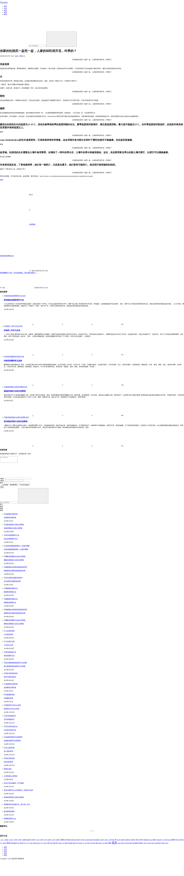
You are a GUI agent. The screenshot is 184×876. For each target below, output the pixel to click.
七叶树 (19, 839)
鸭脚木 (163, 843)
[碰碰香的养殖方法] (11, 588)
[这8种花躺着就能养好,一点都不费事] (17, 546)
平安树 (30, 843)
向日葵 (180, 839)
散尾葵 (38, 843)
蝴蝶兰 (141, 843)
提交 (2, 487)
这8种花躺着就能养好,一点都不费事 (16, 549)
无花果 (44, 843)
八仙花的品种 (8, 634)
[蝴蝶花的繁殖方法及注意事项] (14, 556)
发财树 (173, 839)
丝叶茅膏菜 (67, 839)
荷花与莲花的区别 (10, 677)
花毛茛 (119, 843)
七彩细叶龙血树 (26, 839)
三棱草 (49, 839)
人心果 (110, 839)
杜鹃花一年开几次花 (12, 330)
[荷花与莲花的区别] (11, 673)
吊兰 (177, 839)
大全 (5, 8)
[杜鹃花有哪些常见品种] (12, 356)
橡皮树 (60, 843)
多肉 (5, 14)
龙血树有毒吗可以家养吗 (12, 740)
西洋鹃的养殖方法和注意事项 (16, 421)
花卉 (5, 10)
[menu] (1, 1)
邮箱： (2, 480)
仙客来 (123, 839)
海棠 (66, 843)
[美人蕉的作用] (9, 747)
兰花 (165, 839)
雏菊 (156, 843)
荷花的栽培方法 (9, 655)
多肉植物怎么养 (15, 843)
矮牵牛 (100, 843)
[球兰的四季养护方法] (11, 535)
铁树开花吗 (8, 769)
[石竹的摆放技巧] (10, 716)
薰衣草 (137, 843)
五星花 (91, 839)
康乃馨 (34, 843)
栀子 (56, 843)
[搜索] (61, 39)
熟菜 (74, 843)
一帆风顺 (6, 839)
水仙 (63, 843)
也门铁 (82, 839)
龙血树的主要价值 (10, 517)
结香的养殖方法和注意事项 (13, 528)
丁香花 (15, 839)
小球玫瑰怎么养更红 (11, 776)
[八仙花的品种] (9, 631)
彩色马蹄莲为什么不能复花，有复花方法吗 (18, 790)
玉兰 (83, 843)
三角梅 (61, 839)
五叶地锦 (87, 839)
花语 (5, 12)
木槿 (51, 843)
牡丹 (77, 843)
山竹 (28, 843)
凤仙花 (168, 839)
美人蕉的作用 (8, 751)
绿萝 (109, 843)
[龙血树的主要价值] (11, 514)
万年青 (33, 839)
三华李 (41, 839)
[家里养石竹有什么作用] (12, 705)
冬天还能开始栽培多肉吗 (12, 581)
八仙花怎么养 (8, 645)
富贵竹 (22, 843)
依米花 (150, 839)
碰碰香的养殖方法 (10, 592)
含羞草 (4, 843)
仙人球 (118, 839)
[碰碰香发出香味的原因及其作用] (15, 567)
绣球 (106, 843)
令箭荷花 (132, 839)
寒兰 (25, 843)
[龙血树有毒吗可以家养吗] (13, 737)
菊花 (130, 843)
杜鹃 (1, 180)
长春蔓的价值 (8, 698)
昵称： (2, 478)
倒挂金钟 (159, 839)
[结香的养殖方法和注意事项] (14, 524)
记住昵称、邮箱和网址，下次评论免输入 (16, 485)
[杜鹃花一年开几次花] (12, 326)
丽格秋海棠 (73, 839)
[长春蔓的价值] (9, 694)
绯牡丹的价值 (8, 762)
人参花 (106, 839)
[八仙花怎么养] (9, 641)
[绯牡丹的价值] (9, 758)
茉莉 (122, 843)
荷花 (128, 843)
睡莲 (97, 843)
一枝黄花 (11, 839)
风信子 (159, 843)
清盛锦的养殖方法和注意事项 (14, 797)
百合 (94, 843)
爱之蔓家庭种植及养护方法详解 (14, 666)
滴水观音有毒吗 (9, 811)
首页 (5, 6)
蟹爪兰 (145, 843)
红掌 (104, 843)
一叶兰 (1, 839)
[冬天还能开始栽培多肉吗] (13, 577)
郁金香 (149, 843)
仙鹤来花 (127, 839)
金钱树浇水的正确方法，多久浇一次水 (17, 804)
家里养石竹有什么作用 (11, 708)
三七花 (37, 839)
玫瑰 (88, 843)
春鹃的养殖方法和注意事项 (15, 391)
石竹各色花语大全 (10, 730)
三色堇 (57, 839)
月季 (47, 843)
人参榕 (102, 839)
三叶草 (45, 839)
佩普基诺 (146, 839)
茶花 (125, 843)
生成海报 (32, 224)
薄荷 (133, 843)
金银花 (152, 843)
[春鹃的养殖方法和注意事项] (14, 387)
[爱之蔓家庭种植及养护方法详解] (15, 662)
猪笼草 (80, 843)
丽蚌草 (78, 839)
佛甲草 (142, 839)
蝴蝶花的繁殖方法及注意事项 (14, 560)
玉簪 (86, 843)
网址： (2, 483)
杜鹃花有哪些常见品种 (13, 361)
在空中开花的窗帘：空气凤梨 (14, 783)
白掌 (91, 843)
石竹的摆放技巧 (9, 719)
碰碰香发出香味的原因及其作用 (14, 570)
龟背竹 (166, 843)
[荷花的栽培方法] (10, 652)
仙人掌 (114, 839)
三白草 (53, 839)
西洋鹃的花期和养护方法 (14, 300)
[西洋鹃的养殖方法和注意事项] (15, 417)
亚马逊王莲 (97, 839)
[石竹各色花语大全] (11, 726)
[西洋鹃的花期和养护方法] (13, 296)
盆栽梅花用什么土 (10, 818)
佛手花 (137, 839)
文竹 (41, 843)
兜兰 (163, 839)
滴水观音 (70, 843)
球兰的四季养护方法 (11, 538)
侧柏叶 (154, 839)
